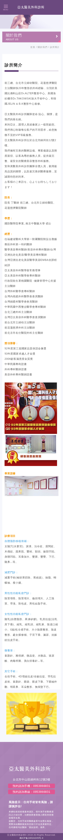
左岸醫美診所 (31, 7)
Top (58, 710)
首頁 (32, 47)
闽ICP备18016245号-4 (31, 838)
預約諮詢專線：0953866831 (31, 791)
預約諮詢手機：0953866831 (31, 785)
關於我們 (42, 47)
